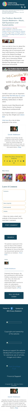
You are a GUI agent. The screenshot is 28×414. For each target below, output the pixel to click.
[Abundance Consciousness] (21, 178)
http (20, 147)
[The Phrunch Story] (7, 178)
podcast (22, 34)
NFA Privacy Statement (14, 311)
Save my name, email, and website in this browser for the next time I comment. (12, 218)
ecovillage (17, 33)
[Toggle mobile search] (22, 7)
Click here (5, 120)
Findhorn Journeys (7, 31)
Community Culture (17, 29)
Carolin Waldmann (7, 28)
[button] (3, 178)
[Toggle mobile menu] (25, 7)
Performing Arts (16, 31)
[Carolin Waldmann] (6, 262)
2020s (12, 33)
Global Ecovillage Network (12, 34)
